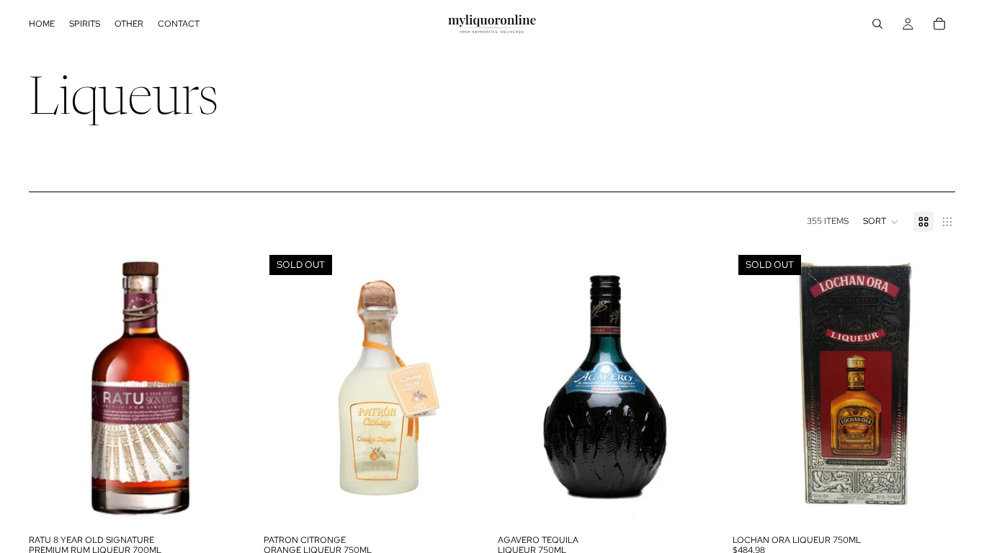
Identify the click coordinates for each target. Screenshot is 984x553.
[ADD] (230, 505)
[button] (881, 222)
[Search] (877, 24)
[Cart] (939, 24)
